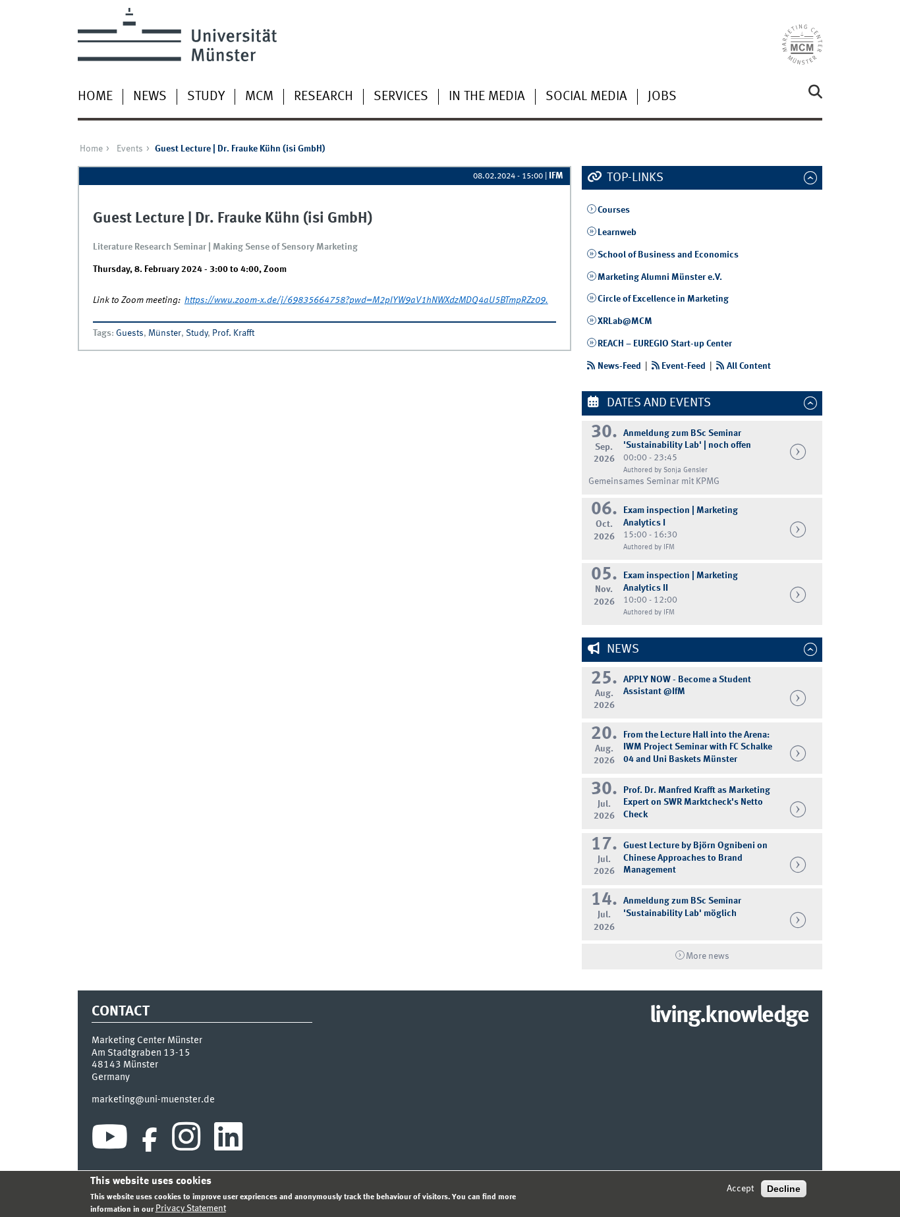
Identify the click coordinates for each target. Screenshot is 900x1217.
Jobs (662, 96)
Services (401, 96)
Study (206, 96)
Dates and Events (657, 403)
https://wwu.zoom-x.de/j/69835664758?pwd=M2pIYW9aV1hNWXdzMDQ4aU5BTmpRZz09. (366, 300)
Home (95, 96)
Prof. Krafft (233, 333)
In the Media (487, 96)
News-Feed (619, 366)
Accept (740, 1188)
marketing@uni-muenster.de (153, 1100)
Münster (164, 333)
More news (707, 956)
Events (130, 148)
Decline (784, 1188)
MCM (259, 96)
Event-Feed (683, 366)
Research (323, 96)
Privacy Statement (190, 1208)
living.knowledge (729, 1016)
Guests (130, 333)
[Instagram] (186, 1139)
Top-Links (633, 178)
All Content (749, 366)
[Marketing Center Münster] (802, 36)
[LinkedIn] (228, 1139)
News (150, 96)
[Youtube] (110, 1139)
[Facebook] (149, 1139)
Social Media (586, 96)
